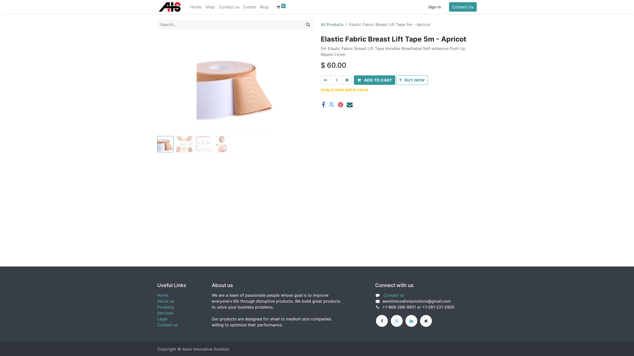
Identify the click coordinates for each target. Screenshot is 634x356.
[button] (169, 84)
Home (162, 295)
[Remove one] (325, 80)
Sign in (434, 6)
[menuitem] (195, 7)
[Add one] (347, 80)
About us (165, 301)
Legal (162, 318)
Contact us (167, 324)
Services (165, 313)
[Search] (308, 24)
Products (165, 307)
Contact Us (463, 6)
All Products (332, 24)
